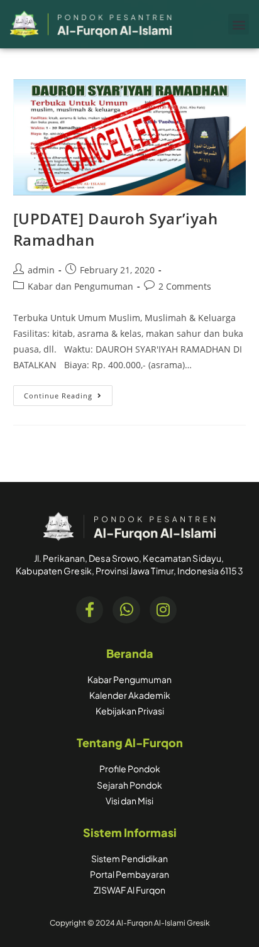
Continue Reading (68, 392)
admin (41, 270)
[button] (238, 24)
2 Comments (184, 286)
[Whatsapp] (126, 609)
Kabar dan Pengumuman (80, 286)
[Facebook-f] (89, 609)
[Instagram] (163, 609)
